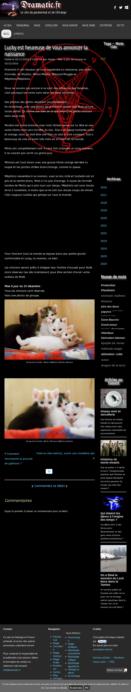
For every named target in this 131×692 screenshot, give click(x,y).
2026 (103, 263)
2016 (103, 187)
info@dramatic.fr (11, 670)
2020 (103, 218)
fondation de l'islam (108, 315)
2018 (103, 202)
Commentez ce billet (49, 486)
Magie (37, 25)
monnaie (107, 295)
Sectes (120, 25)
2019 (103, 210)
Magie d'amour (69, 25)
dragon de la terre (113, 365)
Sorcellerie (51, 25)
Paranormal (22, 25)
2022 (103, 233)
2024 (103, 248)
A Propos (19, 33)
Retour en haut (114, 670)
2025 (103, 256)
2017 (103, 195)
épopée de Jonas (112, 343)
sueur (105, 359)
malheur (119, 295)
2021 (103, 225)
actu (103, 58)
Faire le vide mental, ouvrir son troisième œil (65, 453)
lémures (106, 301)
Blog (6, 33)
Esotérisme (106, 25)
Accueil (8, 25)
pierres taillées (117, 310)
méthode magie (111, 348)
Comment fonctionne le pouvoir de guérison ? (18, 458)
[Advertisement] (49, 224)
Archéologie (74, 675)
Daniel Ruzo (105, 328)
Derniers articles (101, 657)
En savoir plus (76, 687)
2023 (103, 241)
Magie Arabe (88, 25)
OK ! (87, 687)
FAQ (112, 661)
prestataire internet (102, 649)
